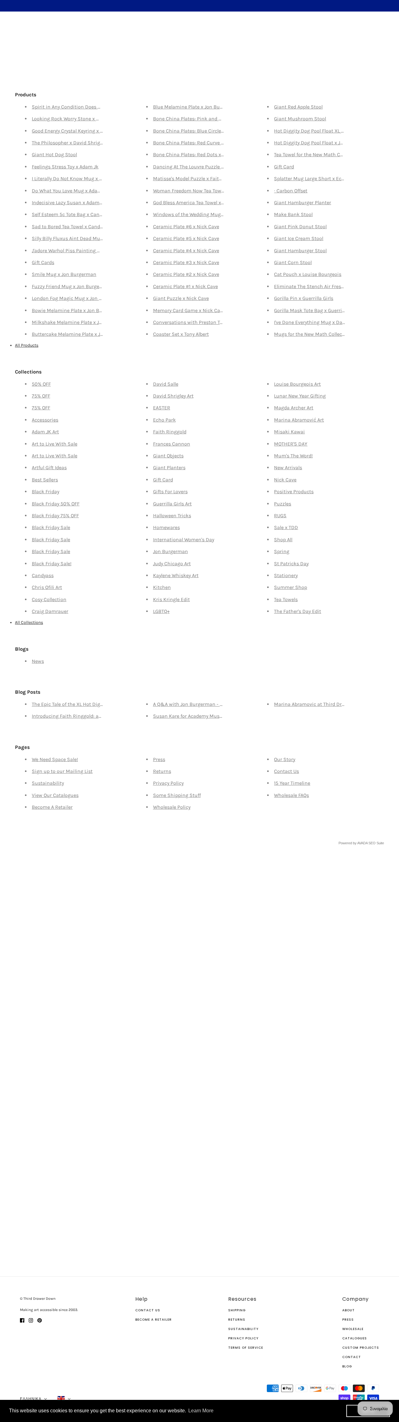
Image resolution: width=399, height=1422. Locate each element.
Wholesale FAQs (291, 795)
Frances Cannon (171, 444)
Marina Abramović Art (299, 420)
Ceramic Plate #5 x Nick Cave (186, 238)
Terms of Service (245, 1347)
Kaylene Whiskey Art (176, 575)
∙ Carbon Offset (290, 191)
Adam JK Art (45, 432)
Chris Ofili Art (47, 587)
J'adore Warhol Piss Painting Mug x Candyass (83, 250)
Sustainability (48, 783)
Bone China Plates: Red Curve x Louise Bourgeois (208, 143)
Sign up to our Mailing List (62, 771)
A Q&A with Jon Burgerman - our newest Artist (206, 704)
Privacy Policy (168, 783)
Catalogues (354, 1338)
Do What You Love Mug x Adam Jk (70, 191)
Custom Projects (360, 1347)
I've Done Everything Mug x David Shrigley (321, 322)
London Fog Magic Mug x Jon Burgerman (78, 298)
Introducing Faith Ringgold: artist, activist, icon (86, 716)
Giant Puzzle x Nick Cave (181, 298)
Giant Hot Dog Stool (54, 154)
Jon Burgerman (170, 551)
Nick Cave (285, 480)
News (38, 661)
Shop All (283, 539)
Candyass (43, 575)
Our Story (284, 759)
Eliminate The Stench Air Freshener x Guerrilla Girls (332, 286)
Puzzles (282, 504)
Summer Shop (290, 587)
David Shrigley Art (173, 396)
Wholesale (352, 1329)
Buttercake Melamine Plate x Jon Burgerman (82, 334)
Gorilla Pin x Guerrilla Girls (303, 298)
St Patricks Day (291, 563)
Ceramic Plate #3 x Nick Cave (186, 262)
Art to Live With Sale (54, 444)
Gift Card (284, 167)
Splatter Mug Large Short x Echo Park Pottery (325, 178)
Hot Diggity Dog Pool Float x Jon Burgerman (323, 143)
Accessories (45, 420)
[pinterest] (39, 1320)
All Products (26, 345)
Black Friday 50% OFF (55, 504)
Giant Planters (169, 467)
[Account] (373, 30)
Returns (162, 771)
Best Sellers (45, 480)
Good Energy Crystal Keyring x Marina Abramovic (87, 131)
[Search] (13, 29)
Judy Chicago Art (172, 563)
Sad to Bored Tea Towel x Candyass (71, 226)
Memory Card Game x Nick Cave (189, 310)
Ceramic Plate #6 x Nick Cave (186, 226)
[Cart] (385, 30)
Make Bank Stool (293, 214)
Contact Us (286, 771)
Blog (347, 1366)
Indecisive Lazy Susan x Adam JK (69, 202)
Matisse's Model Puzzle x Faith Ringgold (198, 178)
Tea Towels (286, 599)
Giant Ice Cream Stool (298, 238)
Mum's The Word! (293, 456)
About (348, 1310)
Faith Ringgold (169, 432)
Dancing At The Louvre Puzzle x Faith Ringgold (205, 167)
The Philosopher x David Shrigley (69, 143)
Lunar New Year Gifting (300, 396)
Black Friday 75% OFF (55, 515)
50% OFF (41, 384)
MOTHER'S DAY (290, 444)
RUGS (280, 515)
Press (159, 759)
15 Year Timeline (292, 783)
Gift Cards (43, 262)
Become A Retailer (52, 807)
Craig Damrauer (50, 611)
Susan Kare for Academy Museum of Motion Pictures (213, 716)
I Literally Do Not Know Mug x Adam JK (75, 178)
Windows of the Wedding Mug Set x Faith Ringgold (210, 214)
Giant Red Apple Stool (298, 107)
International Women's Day (183, 539)
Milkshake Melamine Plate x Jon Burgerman (82, 322)
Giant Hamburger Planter (302, 202)
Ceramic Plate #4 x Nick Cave (186, 250)
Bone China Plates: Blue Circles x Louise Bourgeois (210, 131)
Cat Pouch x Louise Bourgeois (307, 274)
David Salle (165, 384)
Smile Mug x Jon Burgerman (64, 274)
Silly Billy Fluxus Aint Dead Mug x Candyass (81, 238)
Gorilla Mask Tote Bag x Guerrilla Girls (316, 310)
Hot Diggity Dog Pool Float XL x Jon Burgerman (327, 131)
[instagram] (31, 1320)
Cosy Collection (49, 599)
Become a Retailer (153, 1319)
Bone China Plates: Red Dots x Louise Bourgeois (207, 154)
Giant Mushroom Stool (300, 119)
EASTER (161, 408)
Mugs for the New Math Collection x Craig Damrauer (333, 334)
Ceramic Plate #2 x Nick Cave (186, 274)
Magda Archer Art (293, 408)
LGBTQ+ (161, 611)
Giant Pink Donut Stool (300, 226)
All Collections (29, 622)
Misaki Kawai (289, 432)
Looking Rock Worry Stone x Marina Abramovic (85, 119)
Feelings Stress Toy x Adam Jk (65, 167)
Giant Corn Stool (293, 262)
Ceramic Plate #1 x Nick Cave (185, 286)
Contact (351, 1357)
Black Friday (45, 491)
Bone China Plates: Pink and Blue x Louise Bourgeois (212, 119)
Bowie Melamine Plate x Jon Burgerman (77, 310)
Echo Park (164, 420)
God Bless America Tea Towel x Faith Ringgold (204, 202)
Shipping (237, 1310)
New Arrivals (288, 467)
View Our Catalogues (55, 795)
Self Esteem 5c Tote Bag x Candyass (72, 214)
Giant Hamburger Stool (300, 250)
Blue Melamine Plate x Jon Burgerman (196, 107)
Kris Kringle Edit (171, 599)
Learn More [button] (201, 1410)
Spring (281, 551)
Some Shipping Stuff (177, 795)
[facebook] (22, 1320)
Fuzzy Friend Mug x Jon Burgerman (72, 286)
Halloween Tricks (172, 515)
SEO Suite (376, 843)
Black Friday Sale (51, 527)
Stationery (286, 575)
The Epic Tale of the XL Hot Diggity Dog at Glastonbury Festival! (102, 704)
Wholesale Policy (171, 807)
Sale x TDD (286, 527)
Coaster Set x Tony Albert (181, 334)
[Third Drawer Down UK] (199, 30)
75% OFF (41, 396)
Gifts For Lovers (170, 491)
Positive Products (294, 491)
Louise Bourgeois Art (297, 384)
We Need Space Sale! (55, 759)
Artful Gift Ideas (49, 467)
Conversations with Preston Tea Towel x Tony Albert (210, 322)
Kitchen (162, 587)
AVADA (362, 843)
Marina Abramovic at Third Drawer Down (320, 704)
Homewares (166, 527)
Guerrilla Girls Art (172, 504)
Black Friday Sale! (51, 563)
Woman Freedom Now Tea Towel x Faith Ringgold (208, 191)
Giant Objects (168, 456)
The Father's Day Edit (297, 611)
